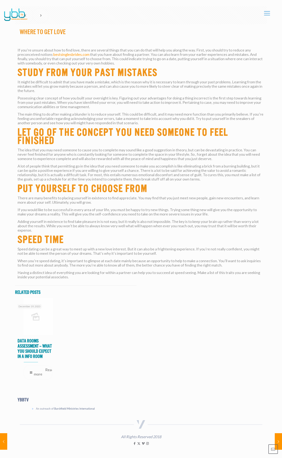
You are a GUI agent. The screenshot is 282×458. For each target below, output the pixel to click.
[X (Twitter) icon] (138, 443)
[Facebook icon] (134, 443)
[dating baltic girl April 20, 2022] (3, 441)
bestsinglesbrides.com (71, 54)
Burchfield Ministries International (74, 408)
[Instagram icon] (147, 443)
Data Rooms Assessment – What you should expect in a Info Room (35, 348)
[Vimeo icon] (143, 443)
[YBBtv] (15, 14)
